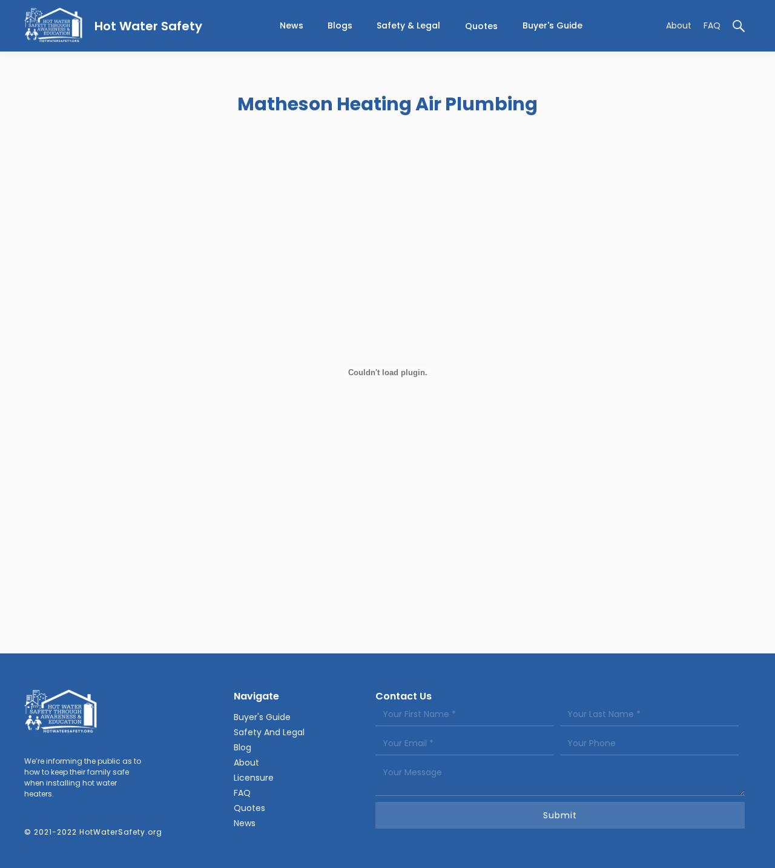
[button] (408, 25)
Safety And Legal (269, 732)
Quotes (481, 26)
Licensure (254, 778)
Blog (242, 747)
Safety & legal (408, 25)
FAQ (712, 25)
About (678, 25)
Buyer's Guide (552, 25)
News (245, 823)
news (291, 25)
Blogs (340, 25)
